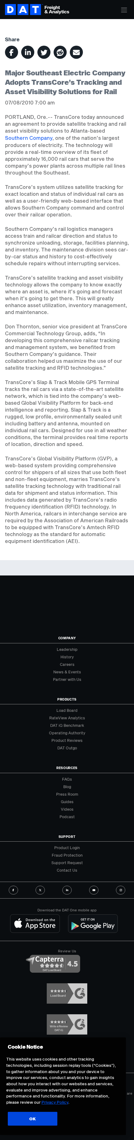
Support (67, 837)
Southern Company (28, 138)
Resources (67, 768)
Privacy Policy (54, 1102)
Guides (67, 801)
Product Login (67, 847)
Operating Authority (67, 733)
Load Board (67, 710)
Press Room (67, 794)
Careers (67, 664)
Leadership (67, 649)
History (67, 657)
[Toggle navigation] (124, 10)
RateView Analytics (67, 718)
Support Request (67, 862)
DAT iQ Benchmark (67, 725)
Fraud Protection (67, 855)
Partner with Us (67, 679)
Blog (67, 786)
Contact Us (67, 870)
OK (32, 1118)
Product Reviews (67, 740)
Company (67, 638)
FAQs (67, 779)
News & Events (67, 672)
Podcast (67, 816)
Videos (67, 809)
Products (67, 699)
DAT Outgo (67, 748)
